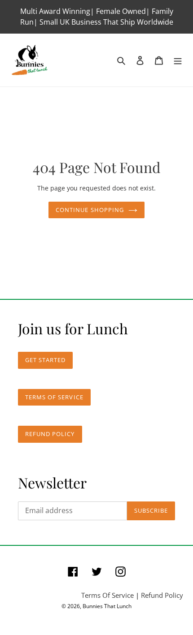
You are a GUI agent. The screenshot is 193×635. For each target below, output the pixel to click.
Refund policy (50, 434)
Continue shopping (90, 210)
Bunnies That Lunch (107, 606)
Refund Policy (162, 595)
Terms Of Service (107, 595)
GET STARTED (45, 360)
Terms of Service (54, 397)
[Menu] (177, 59)
